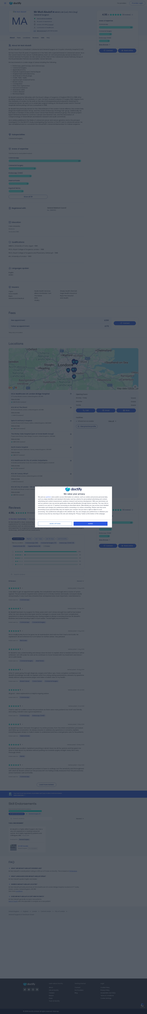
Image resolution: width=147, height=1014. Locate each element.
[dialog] (73, 507)
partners (48, 497)
